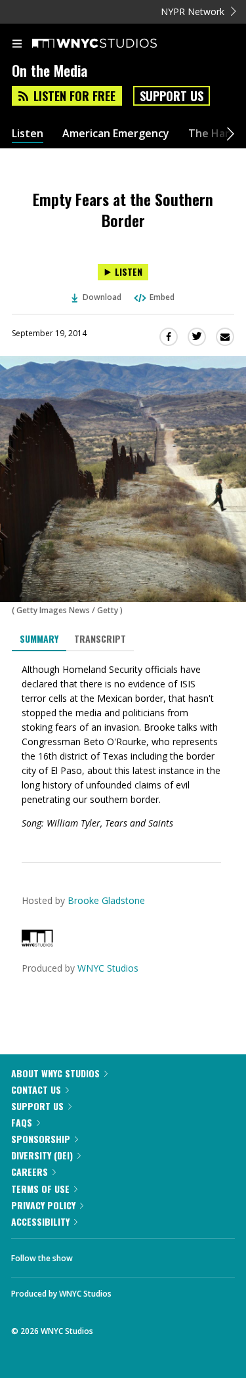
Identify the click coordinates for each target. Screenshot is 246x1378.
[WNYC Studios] (37, 943)
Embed (162, 297)
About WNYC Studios (55, 1073)
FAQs (21, 1122)
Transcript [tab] (100, 638)
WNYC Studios (107, 968)
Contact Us (36, 1089)
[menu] (17, 45)
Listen (27, 133)
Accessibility (40, 1221)
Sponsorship (40, 1139)
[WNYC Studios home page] (111, 44)
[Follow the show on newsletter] (167, 1254)
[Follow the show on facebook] (96, 1254)
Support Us (171, 95)
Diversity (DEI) (42, 1155)
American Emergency (115, 133)
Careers (29, 1171)
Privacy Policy (43, 1205)
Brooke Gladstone (106, 900)
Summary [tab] (39, 638)
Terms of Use (40, 1188)
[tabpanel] (123, 746)
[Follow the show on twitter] (132, 1254)
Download (102, 297)
